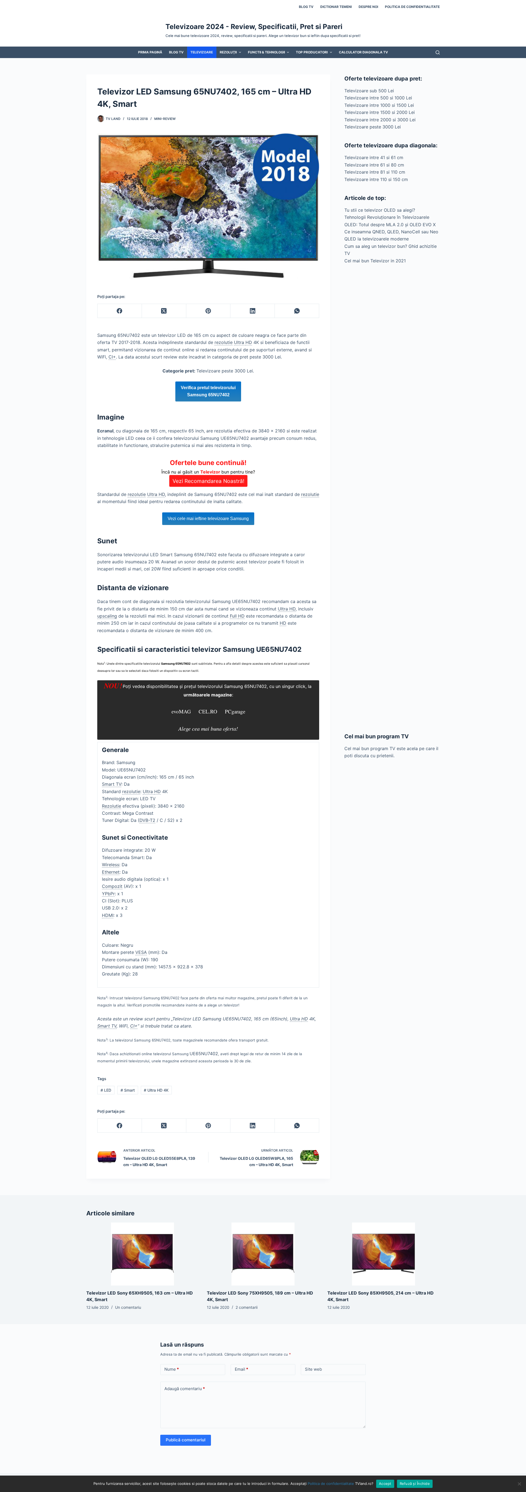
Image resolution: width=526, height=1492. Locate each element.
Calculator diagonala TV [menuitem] (363, 52)
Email (241, 1369)
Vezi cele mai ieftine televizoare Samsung (208, 518)
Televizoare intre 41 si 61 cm (373, 157)
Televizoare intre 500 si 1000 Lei (378, 98)
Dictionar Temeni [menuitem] (336, 7)
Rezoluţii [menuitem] (228, 52)
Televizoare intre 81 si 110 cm (374, 172)
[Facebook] (120, 311)
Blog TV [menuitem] (306, 7)
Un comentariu (128, 1307)
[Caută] (438, 52)
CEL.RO (208, 711)
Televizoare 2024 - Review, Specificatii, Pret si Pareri (253, 26)
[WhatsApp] (297, 311)
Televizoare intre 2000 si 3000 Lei (380, 119)
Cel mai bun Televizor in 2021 (375, 260)
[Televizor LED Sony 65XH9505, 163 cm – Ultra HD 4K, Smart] (142, 1254)
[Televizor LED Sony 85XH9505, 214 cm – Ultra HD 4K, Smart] (383, 1254)
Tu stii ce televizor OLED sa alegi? (379, 210)
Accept (385, 1483)
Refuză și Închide (415, 1483)
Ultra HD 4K (156, 1090)
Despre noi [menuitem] (368, 7)
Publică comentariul (185, 1439)
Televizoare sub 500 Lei (369, 90)
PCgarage (235, 711)
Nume (171, 1369)
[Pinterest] (208, 311)
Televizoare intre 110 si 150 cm (376, 179)
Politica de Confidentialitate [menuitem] (412, 7)
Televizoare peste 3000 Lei (372, 127)
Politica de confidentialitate (331, 1483)
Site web (313, 1369)
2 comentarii (247, 1307)
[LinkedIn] (252, 311)
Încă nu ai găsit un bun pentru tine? (208, 471)
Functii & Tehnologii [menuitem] (266, 52)
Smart (128, 1090)
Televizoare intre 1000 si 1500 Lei (379, 105)
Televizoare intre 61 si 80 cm (374, 165)
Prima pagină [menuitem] (150, 52)
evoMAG (181, 711)
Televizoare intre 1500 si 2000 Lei (379, 112)
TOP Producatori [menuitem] (312, 52)
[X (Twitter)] (164, 311)
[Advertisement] (392, 498)
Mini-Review (165, 119)
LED (106, 1090)
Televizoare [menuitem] (201, 52)
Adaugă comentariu (184, 1388)
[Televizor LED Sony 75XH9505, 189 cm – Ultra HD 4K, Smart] (263, 1254)
